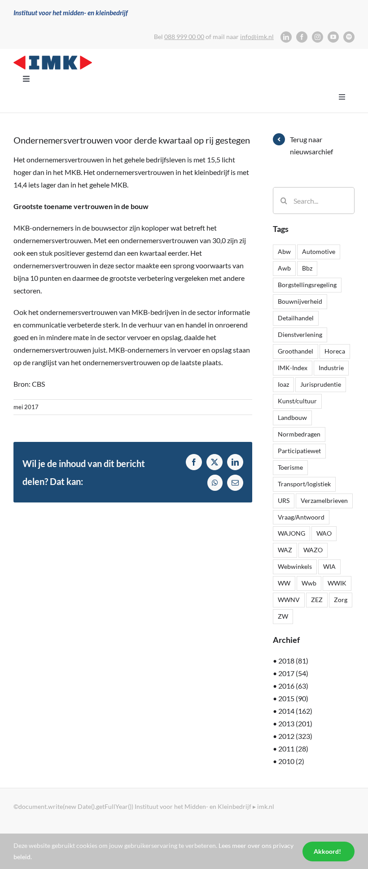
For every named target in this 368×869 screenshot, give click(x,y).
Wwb (309, 583)
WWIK (337, 583)
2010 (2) (291, 761)
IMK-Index (292, 367)
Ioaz (283, 384)
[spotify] (349, 37)
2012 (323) (295, 736)
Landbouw (292, 417)
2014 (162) (295, 711)
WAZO (313, 550)
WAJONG (291, 533)
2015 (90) (293, 698)
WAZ (285, 550)
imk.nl (265, 806)
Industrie (331, 367)
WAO (324, 533)
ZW (283, 616)
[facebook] (301, 37)
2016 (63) (293, 685)
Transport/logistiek (304, 484)
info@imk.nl (257, 36)
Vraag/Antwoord (301, 517)
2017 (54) (293, 673)
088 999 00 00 (184, 36)
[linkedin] (286, 37)
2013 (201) (295, 723)
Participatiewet (299, 450)
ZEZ (317, 599)
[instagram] (317, 37)
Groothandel (295, 351)
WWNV (289, 599)
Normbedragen (299, 434)
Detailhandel (296, 318)
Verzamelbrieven (324, 500)
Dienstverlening (300, 334)
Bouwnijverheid (300, 301)
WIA (329, 566)
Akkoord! (327, 851)
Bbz (307, 268)
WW (284, 583)
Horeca (334, 351)
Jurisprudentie (320, 384)
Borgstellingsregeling (307, 284)
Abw (284, 251)
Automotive (318, 251)
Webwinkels (295, 566)
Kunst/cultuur (297, 401)
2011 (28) (293, 748)
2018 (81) (293, 660)
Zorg (340, 599)
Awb (284, 268)
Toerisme (290, 467)
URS (283, 500)
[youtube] (333, 37)
